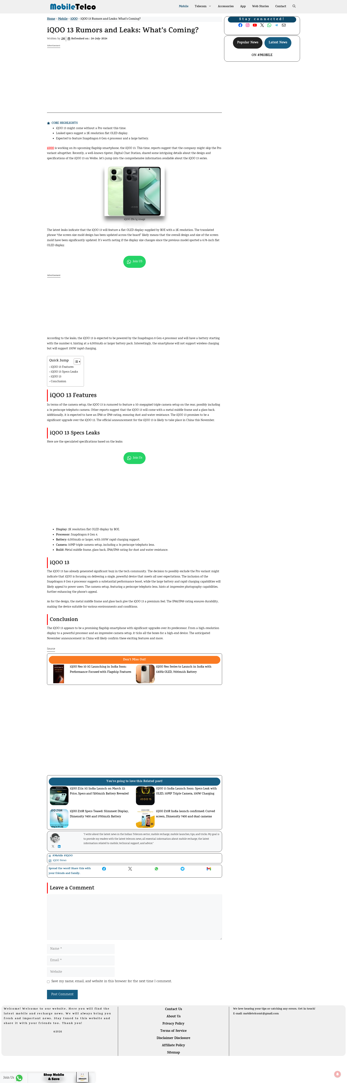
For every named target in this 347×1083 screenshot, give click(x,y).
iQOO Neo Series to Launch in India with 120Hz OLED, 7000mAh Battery (183, 670)
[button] (294, 7)
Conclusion (58, 381)
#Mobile (264, 55)
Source (51, 649)
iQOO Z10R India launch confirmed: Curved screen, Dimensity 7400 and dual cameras (185, 814)
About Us (173, 1017)
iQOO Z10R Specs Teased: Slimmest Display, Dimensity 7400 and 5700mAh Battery (99, 814)
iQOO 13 (56, 377)
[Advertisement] (134, 76)
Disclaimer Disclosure (173, 1038)
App (243, 6)
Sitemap (173, 1053)
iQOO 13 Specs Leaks (64, 372)
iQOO (74, 19)
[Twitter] (53, 846)
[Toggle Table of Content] (75, 361)
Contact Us (173, 1009)
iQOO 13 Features (62, 367)
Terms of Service (173, 1031)
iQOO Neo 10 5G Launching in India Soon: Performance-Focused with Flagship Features (100, 670)
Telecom (200, 6)
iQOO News (59, 861)
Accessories (226, 6)
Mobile (183, 6)
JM (63, 39)
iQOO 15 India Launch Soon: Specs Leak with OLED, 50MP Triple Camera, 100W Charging (186, 791)
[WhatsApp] (14, 1078)
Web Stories (260, 6)
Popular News (247, 43)
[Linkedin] (60, 846)
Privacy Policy (173, 1024)
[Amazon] (61, 1078)
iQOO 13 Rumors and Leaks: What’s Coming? (123, 31)
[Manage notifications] (337, 1074)
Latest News (278, 43)
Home (51, 19)
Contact (280, 6)
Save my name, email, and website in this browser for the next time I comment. (111, 981)
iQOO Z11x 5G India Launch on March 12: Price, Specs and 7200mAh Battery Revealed (99, 791)
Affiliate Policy (173, 1045)
